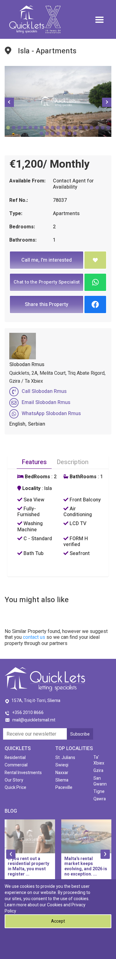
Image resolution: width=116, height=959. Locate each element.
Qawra (99, 799)
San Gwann (100, 781)
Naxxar (61, 772)
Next (106, 102)
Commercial (16, 765)
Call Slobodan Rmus (44, 391)
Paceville (63, 787)
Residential (15, 757)
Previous (9, 102)
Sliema (61, 780)
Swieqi (61, 765)
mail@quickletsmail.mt (33, 720)
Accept (58, 921)
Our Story (14, 780)
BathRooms (82, 477)
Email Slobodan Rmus (46, 402)
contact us (34, 637)
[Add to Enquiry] (95, 260)
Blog (11, 811)
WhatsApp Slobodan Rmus (51, 413)
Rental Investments (23, 772)
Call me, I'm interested (46, 260)
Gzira (98, 770)
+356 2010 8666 (28, 712)
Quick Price (15, 787)
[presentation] (10, 854)
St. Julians (65, 757)
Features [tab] (34, 462)
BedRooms (37, 477)
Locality (31, 489)
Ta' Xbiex (98, 760)
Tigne (99, 791)
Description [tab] (72, 462)
